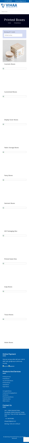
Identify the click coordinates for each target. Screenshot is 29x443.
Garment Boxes (9, 203)
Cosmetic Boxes (9, 64)
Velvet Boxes (8, 342)
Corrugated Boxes (7, 391)
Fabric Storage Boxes (11, 148)
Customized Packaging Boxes (10, 393)
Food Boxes (5, 395)
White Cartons (6, 401)
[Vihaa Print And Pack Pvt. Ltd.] (14, 5)
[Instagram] (15, 440)
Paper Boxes (6, 386)
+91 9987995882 (8, 1)
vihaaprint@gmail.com (20, 1)
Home (9, 23)
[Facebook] (13, 440)
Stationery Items (7, 399)
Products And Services (12, 371)
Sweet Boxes (6, 384)
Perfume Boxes (6, 382)
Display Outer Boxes (11, 120)
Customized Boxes (10, 92)
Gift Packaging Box (10, 231)
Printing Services (7, 376)
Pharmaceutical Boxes (8, 397)
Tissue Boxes (8, 315)
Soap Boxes (8, 287)
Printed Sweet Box (10, 259)
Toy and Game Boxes (8, 380)
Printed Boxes (6, 378)
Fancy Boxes (8, 175)
